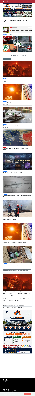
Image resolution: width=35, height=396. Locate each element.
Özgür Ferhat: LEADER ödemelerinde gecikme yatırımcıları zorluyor (14, 307)
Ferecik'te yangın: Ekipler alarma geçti (9, 219)
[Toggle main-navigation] (31, 1)
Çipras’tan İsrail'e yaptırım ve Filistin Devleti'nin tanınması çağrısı (13, 305)
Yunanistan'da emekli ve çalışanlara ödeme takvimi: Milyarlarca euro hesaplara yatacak (17, 295)
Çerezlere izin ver (28, 394)
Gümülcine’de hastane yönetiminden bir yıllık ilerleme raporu (13, 303)
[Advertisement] (17, 366)
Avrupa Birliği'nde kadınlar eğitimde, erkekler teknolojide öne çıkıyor (14, 296)
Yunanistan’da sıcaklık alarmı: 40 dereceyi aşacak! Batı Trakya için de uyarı (15, 242)
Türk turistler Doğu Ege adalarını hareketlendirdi (11, 300)
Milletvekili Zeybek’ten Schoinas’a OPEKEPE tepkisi (11, 302)
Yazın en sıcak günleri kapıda (8, 102)
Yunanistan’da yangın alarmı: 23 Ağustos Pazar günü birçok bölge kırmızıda (15, 79)
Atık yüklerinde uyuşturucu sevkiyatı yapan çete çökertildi (12, 265)
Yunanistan (8, 18)
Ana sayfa (4, 18)
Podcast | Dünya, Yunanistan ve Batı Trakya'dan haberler (12, 125)
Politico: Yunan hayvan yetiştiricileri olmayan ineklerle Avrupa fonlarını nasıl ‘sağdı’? (16, 293)
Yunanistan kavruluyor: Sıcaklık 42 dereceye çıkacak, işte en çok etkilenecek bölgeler (17, 298)
